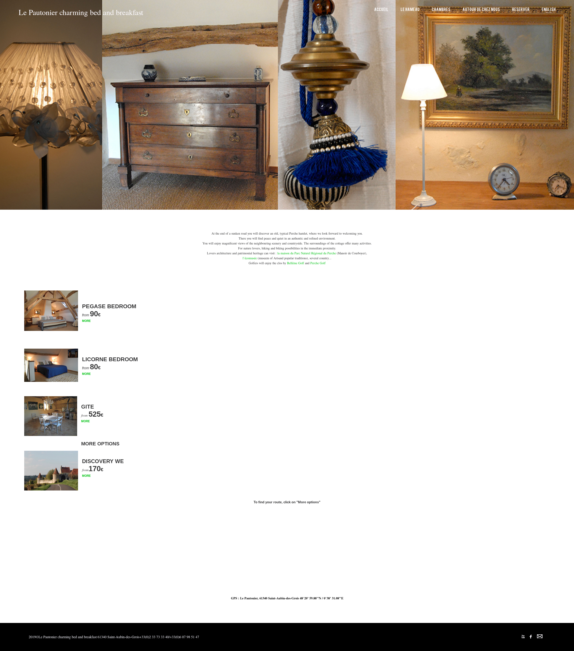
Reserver (521, 9)
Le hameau (410, 9)
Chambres (441, 9)
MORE (86, 321)
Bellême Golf (295, 263)
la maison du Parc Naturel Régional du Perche (307, 253)
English (549, 9)
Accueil (381, 9)
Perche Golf (318, 263)
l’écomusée (250, 258)
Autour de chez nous (481, 9)
